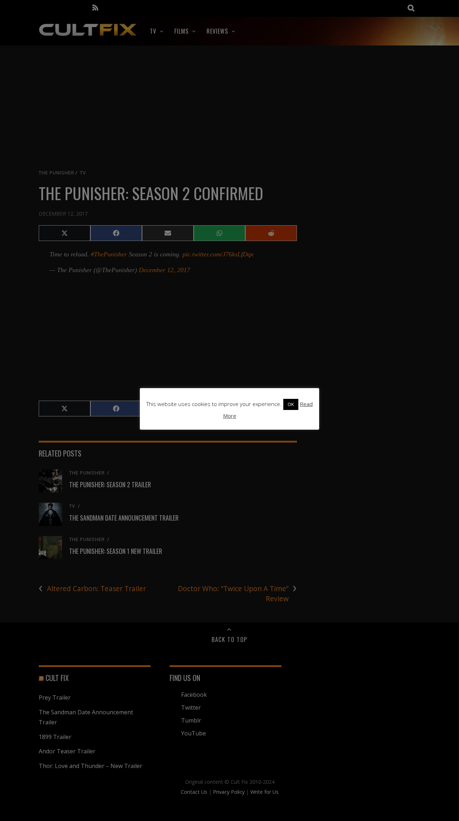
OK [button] (291, 404)
